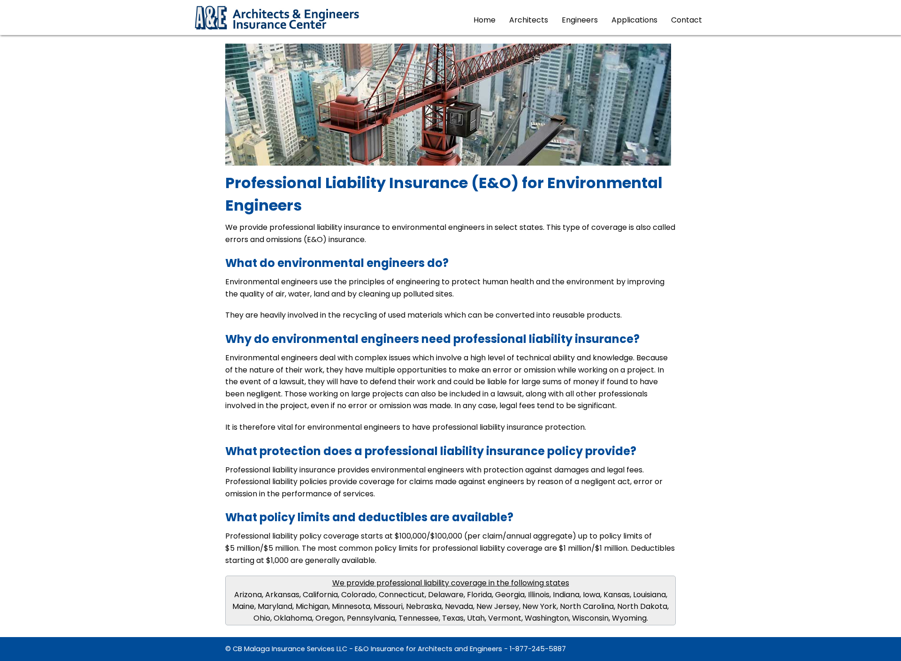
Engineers (580, 20)
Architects (528, 20)
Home (484, 20)
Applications (634, 20)
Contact (686, 20)
